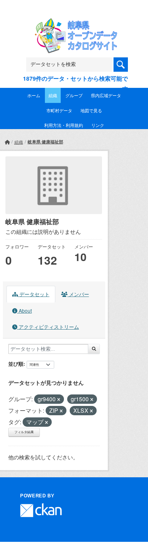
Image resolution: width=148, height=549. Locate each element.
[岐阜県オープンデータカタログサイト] (74, 23)
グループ (74, 95)
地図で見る (91, 110)
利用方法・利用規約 (63, 125)
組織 (52, 95)
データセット (34, 294)
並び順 (15, 363)
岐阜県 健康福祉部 (45, 141)
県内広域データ (106, 95)
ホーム (33, 95)
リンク (97, 125)
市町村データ (59, 110)
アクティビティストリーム (48, 326)
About (24, 310)
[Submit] (94, 349)
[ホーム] (7, 142)
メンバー (78, 294)
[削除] (58, 399)
